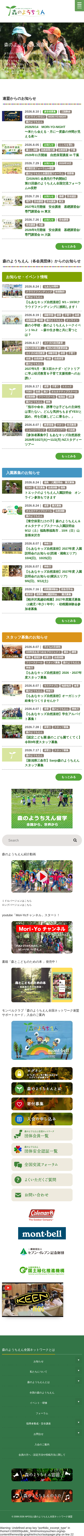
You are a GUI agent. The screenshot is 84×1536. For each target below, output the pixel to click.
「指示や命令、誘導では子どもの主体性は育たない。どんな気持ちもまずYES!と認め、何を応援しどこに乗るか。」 (53, 411)
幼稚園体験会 (51, 589)
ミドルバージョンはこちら (17, 900)
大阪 (41, 225)
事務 (28, 657)
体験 (41, 320)
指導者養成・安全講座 (38, 1423)
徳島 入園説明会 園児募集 (59, 482)
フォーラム (42, 1413)
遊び (45, 392)
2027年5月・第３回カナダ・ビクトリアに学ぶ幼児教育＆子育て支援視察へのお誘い (53, 373)
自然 (77, 315)
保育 (59, 315)
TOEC (29, 392)
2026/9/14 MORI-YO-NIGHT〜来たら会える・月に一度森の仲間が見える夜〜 (53, 131)
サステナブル (51, 686)
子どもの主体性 (52, 647)
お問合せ (39, 1434)
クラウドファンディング (39, 292)
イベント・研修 (38, 1402)
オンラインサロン (35, 117)
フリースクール (47, 397)
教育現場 (48, 425)
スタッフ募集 (53, 662)
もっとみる (69, 246)
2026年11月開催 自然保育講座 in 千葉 (52, 155)
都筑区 (37, 657)
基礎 (61, 196)
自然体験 (30, 320)
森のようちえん (34, 122)
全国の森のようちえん (42, 1392)
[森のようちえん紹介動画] (42, 876)
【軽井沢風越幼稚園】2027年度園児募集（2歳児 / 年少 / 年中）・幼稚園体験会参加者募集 (53, 604)
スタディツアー (56, 430)
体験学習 (48, 315)
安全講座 (51, 201)
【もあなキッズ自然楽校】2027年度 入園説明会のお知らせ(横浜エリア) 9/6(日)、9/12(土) (53, 576)
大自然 (71, 430)
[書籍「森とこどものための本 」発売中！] (42, 985)
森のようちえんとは (38, 1382)
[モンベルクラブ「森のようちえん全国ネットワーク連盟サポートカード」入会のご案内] (42, 1040)
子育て (67, 315)
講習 (71, 397)
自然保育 (62, 150)
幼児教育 (71, 425)
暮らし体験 (32, 150)
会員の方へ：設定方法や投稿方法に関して (42, 1454)
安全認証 (71, 196)
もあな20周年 (51, 287)
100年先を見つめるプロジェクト (43, 652)
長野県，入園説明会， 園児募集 (53, 594)
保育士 (47, 657)
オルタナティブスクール (64, 392)
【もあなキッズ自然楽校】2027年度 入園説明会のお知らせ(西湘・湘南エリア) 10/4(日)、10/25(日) (53, 553)
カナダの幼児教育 (35, 353)
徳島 (48, 402)
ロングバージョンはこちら (17, 904)
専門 (28, 201)
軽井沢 (29, 594)
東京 (61, 201)
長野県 (70, 173)
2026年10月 (65, 163)
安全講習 (38, 201)
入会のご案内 (42, 1444)
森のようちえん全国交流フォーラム (45, 173)
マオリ (60, 425)
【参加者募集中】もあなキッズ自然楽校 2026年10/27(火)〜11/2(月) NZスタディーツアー (53, 439)
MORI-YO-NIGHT (57, 117)
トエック (67, 386)
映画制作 (60, 292)
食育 (76, 686)
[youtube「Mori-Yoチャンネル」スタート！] (42, 937)
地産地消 (66, 686)
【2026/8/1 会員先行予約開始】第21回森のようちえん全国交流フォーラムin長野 (53, 183)
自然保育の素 (48, 150)
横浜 (66, 652)
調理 (74, 652)
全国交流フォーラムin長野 (40, 168)
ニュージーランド (35, 430)
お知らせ (39, 1361)
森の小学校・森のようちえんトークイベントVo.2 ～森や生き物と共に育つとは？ (53, 330)
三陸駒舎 (66, 112)
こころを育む (66, 145)
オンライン (72, 320)
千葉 (73, 150)
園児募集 (40, 487)
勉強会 (61, 397)
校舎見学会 (67, 589)
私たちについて (38, 1371)
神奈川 (47, 543)
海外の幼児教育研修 (57, 348)
